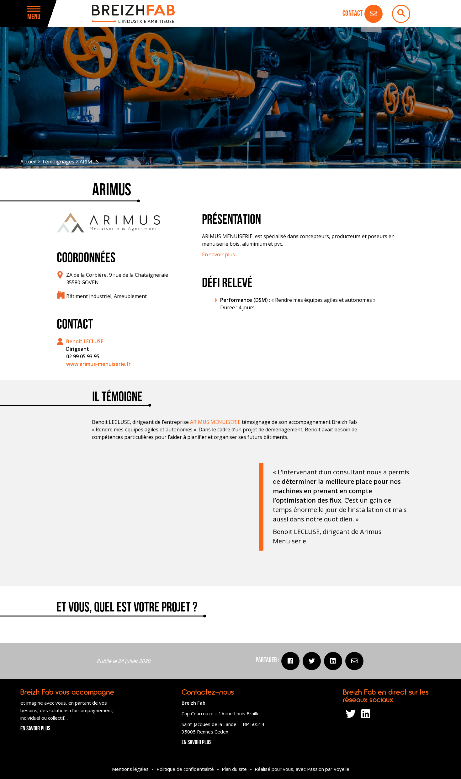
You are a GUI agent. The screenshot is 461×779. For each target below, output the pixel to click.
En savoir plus (35, 729)
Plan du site (234, 769)
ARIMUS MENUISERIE (215, 422)
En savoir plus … (221, 254)
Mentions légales (130, 769)
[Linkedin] (333, 661)
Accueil (28, 161)
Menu (33, 17)
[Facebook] (290, 661)
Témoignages (58, 161)
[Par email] (354, 661)
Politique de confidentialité (185, 769)
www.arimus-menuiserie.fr (98, 363)
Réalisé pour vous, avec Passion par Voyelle (302, 769)
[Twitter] (312, 661)
